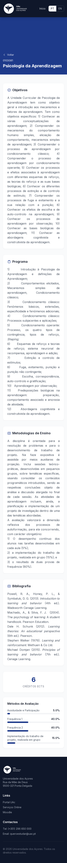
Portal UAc (9, 802)
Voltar (10, 54)
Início (42, 8)
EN (60, 8)
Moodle (7, 812)
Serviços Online (12, 807)
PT (52, 8)
